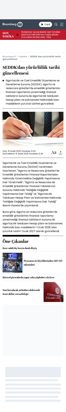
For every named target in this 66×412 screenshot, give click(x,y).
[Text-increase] (53, 152)
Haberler (23, 56)
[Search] (56, 24)
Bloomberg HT (9, 56)
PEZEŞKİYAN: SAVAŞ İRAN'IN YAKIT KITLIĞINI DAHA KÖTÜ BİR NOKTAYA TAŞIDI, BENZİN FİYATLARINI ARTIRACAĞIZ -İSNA (40, 35)
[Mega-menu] (61, 24)
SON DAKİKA (8, 35)
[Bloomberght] (13, 24)
